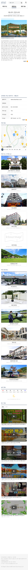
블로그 (7, 406)
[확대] (25, 126)
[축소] (25, 138)
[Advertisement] (14, 78)
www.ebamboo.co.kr (16, 99)
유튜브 (3, 406)
